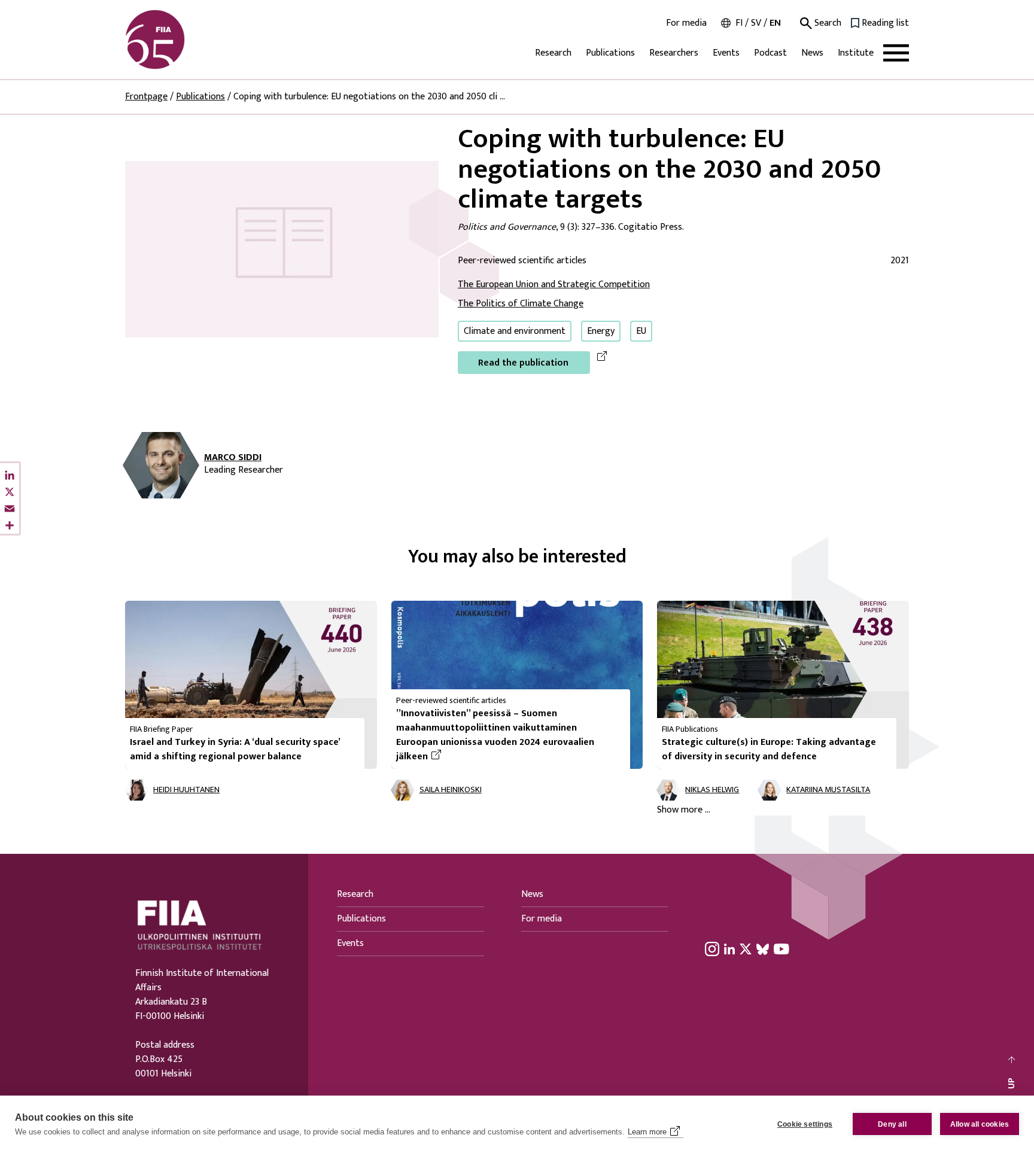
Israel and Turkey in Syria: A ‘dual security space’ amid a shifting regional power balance (235, 749)
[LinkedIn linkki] (729, 949)
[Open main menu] (896, 53)
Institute (856, 53)
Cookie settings (804, 1124)
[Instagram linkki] (712, 949)
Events (726, 53)
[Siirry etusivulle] (182, 39)
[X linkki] (746, 949)
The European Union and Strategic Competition (554, 284)
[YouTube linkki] (781, 949)
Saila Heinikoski (450, 790)
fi (739, 23)
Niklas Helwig (712, 790)
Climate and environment (514, 331)
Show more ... (683, 810)
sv (756, 23)
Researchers (673, 53)
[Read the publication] (282, 249)
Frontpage (146, 97)
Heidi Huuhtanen (186, 790)
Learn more (647, 1131)
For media (686, 23)
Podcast (770, 53)
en (775, 23)
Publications (610, 53)
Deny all (892, 1124)
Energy (601, 331)
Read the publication (523, 363)
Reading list (885, 23)
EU (641, 331)
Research (553, 53)
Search (826, 23)
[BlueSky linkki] (762, 949)
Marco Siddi (232, 457)
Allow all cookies (979, 1124)
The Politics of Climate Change (520, 304)
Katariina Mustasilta (828, 790)
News (812, 53)
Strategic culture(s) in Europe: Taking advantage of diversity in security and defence (769, 749)
